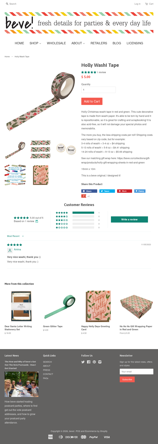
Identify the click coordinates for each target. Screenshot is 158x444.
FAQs (45, 378)
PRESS (46, 369)
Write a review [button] (129, 219)
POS (78, 431)
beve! (72, 431)
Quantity (85, 84)
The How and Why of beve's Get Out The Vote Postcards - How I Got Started (20, 365)
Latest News (12, 355)
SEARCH (47, 361)
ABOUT (77, 43)
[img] (14, 244)
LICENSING (135, 43)
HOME (19, 43)
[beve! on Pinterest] (94, 362)
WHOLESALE (56, 43)
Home (7, 56)
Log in (138, 3)
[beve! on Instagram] (100, 362)
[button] (89, 72)
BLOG (117, 43)
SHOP (34, 43)
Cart (151, 3)
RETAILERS (99, 43)
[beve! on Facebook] (88, 362)
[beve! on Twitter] (83, 362)
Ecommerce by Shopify (96, 431)
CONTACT (48, 373)
